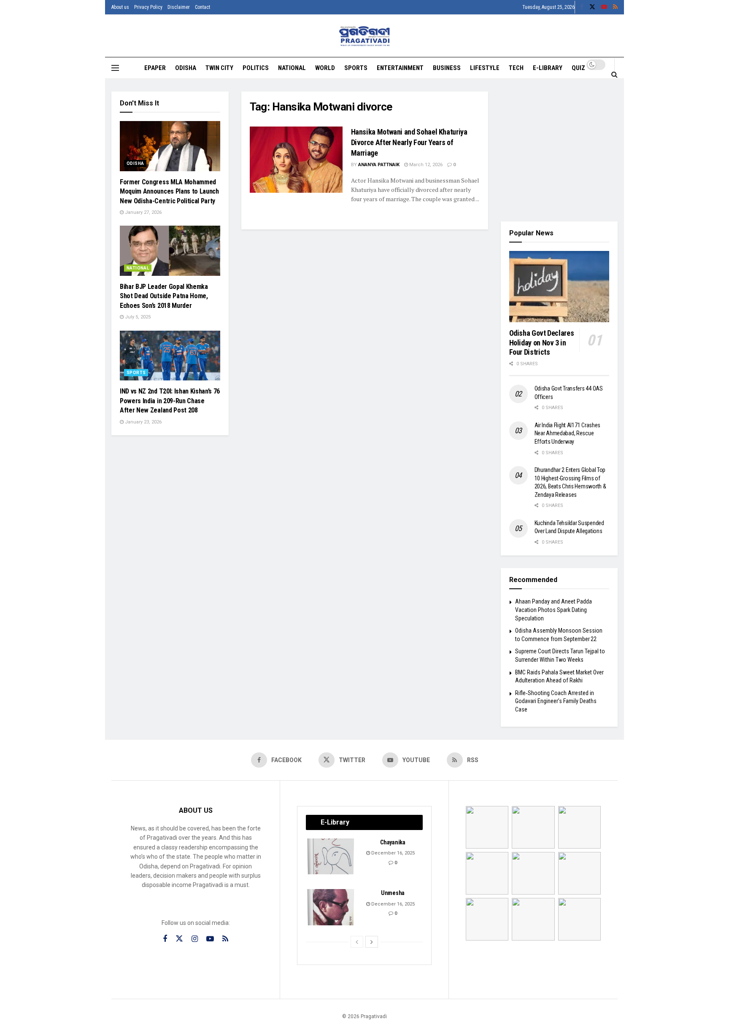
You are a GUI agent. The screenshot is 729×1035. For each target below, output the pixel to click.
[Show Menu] (115, 68)
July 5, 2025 (137, 317)
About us (120, 7)
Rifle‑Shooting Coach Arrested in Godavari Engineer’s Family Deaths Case (556, 701)
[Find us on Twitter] (592, 7)
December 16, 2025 (392, 853)
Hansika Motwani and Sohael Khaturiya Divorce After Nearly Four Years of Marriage (409, 142)
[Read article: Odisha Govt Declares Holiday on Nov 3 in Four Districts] (559, 287)
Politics (256, 68)
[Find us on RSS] (615, 7)
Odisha (185, 68)
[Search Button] (614, 74)
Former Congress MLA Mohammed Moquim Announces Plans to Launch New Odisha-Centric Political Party (169, 191)
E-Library (547, 68)
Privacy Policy (148, 7)
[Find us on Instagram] (195, 939)
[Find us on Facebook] (581, 7)
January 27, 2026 (143, 212)
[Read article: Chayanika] (331, 856)
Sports (355, 68)
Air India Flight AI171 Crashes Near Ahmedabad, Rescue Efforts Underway (568, 433)
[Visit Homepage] (364, 36)
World (325, 68)
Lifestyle (485, 68)
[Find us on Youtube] (604, 7)
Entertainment (400, 68)
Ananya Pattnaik (379, 164)
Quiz (578, 68)
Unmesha (393, 892)
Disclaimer (178, 7)
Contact (202, 7)
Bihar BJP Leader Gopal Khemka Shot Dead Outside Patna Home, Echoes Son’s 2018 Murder (164, 296)
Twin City (219, 68)
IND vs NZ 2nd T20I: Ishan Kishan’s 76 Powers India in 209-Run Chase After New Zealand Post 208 (170, 400)
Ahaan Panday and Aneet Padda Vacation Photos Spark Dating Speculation (553, 609)
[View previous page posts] (357, 942)
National (292, 68)
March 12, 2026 (425, 164)
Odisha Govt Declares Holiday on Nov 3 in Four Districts (541, 342)
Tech (516, 68)
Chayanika (392, 842)
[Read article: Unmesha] (331, 907)
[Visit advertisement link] (559, 150)
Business (447, 68)
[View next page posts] (371, 942)
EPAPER (155, 68)
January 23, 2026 (143, 422)
